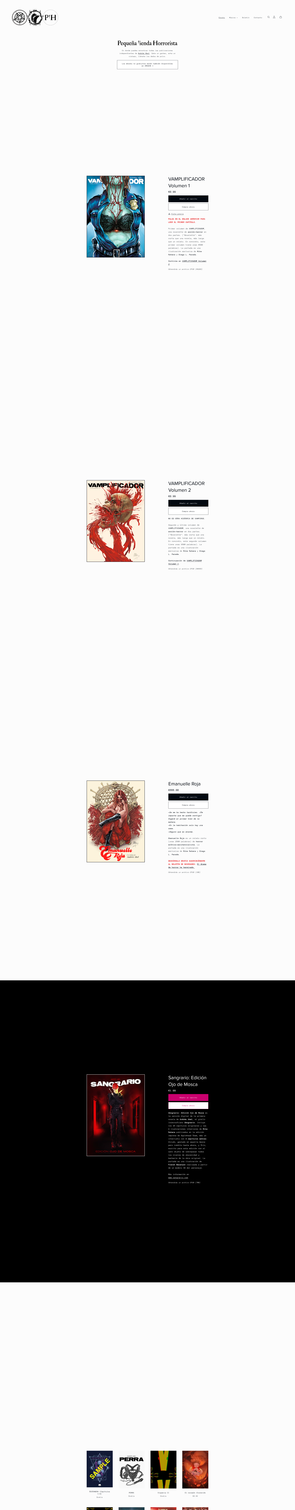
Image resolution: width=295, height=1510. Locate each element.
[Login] (274, 17)
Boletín (245, 17)
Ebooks (222, 17)
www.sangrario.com (178, 1178)
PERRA (131, 1493)
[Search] (269, 17)
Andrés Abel (144, 53)
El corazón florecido (195, 1493)
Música (233, 17)
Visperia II (163, 1493)
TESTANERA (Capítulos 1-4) (99, 1493)
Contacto (258, 17)
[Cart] (281, 17)
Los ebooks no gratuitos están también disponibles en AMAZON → (147, 65)
